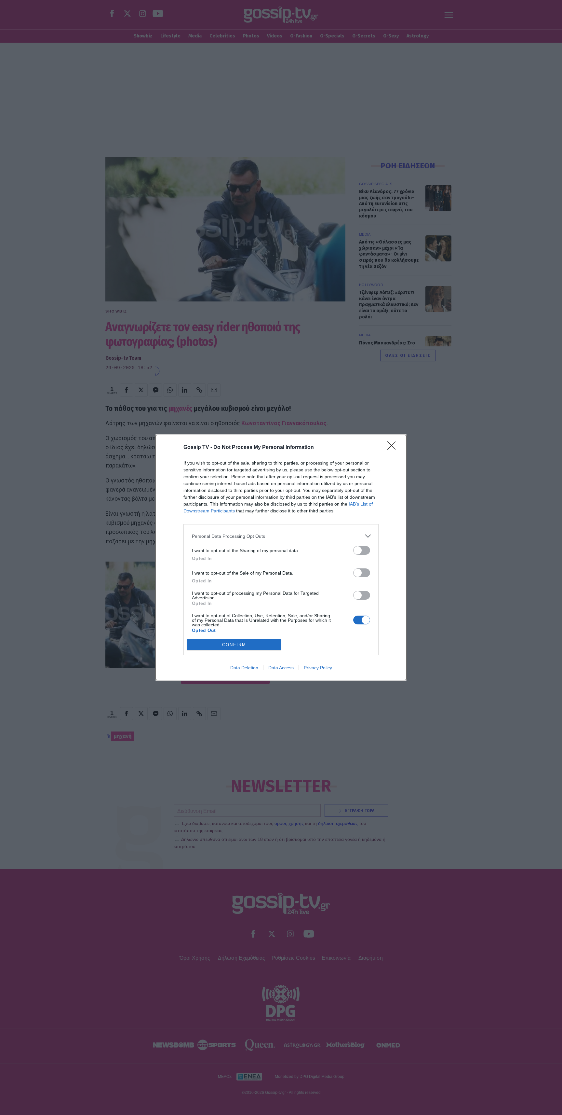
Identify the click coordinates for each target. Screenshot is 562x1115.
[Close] (393, 447)
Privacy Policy (318, 667)
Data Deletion (244, 667)
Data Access (281, 667)
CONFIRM (234, 644)
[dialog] (281, 557)
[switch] (361, 550)
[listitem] (281, 536)
